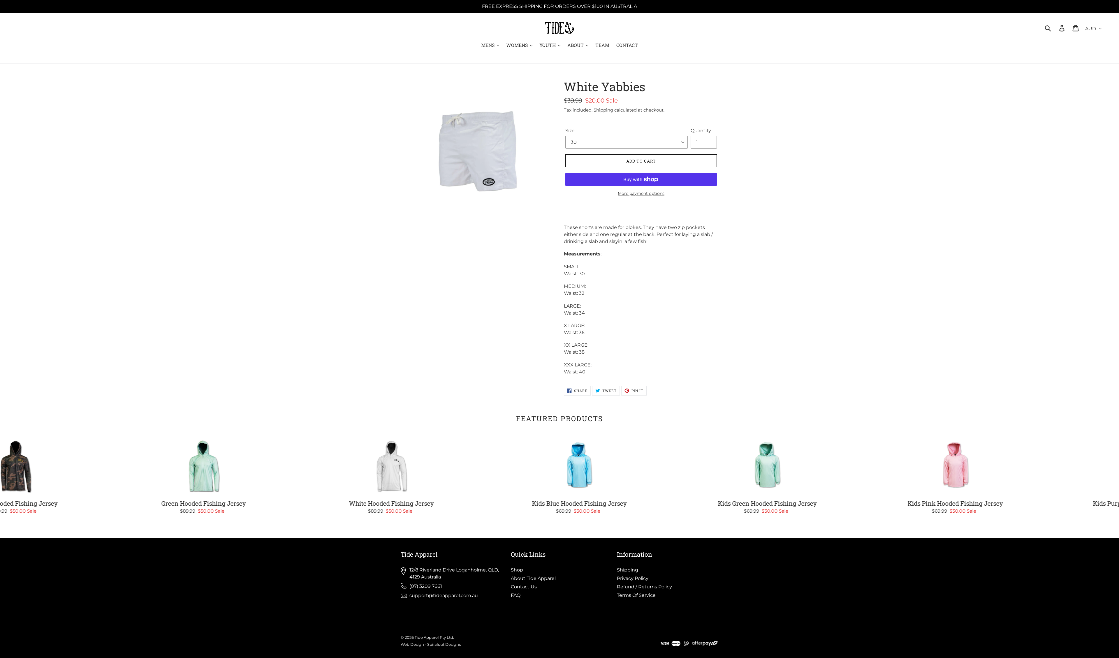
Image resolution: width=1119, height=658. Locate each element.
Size (570, 130)
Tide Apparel (427, 637)
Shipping (603, 110)
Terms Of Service (636, 595)
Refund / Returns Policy (644, 587)
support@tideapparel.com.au (443, 595)
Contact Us (524, 587)
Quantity (701, 130)
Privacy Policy (632, 578)
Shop (517, 570)
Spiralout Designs (444, 644)
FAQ (515, 595)
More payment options (641, 193)
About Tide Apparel (533, 578)
